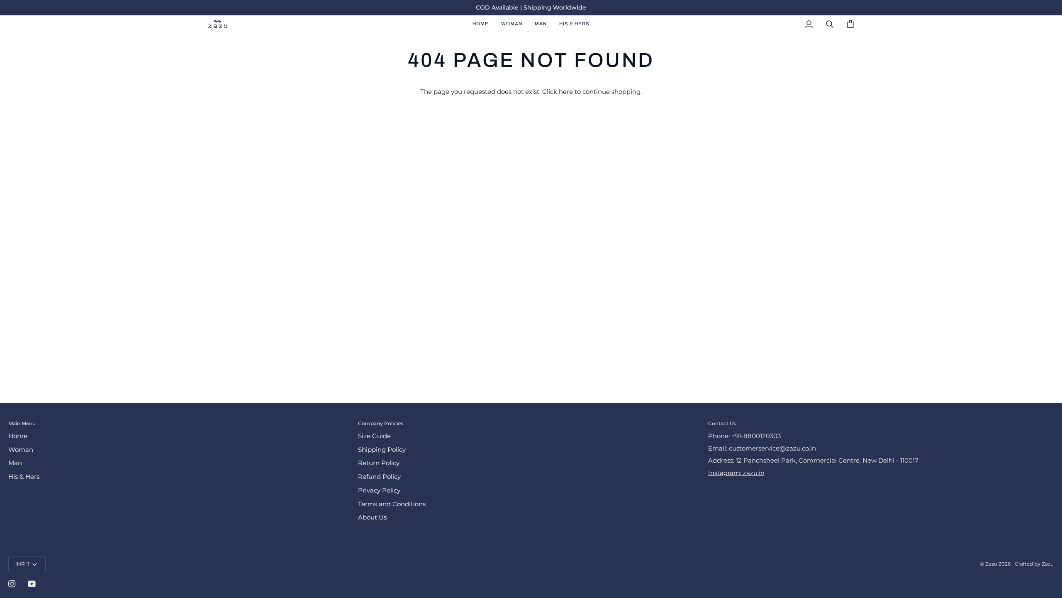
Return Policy (378, 463)
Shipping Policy (382, 449)
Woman (20, 449)
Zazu (991, 564)
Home (17, 436)
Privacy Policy (379, 490)
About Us (372, 517)
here (566, 92)
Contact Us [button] (722, 423)
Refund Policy (379, 476)
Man (15, 463)
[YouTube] (32, 584)
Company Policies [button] (380, 423)
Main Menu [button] (22, 423)
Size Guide (374, 436)
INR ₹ (22, 564)
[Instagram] (12, 584)
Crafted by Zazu (1034, 564)
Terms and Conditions (392, 504)
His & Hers (23, 476)
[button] (512, 24)
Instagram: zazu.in (736, 473)
